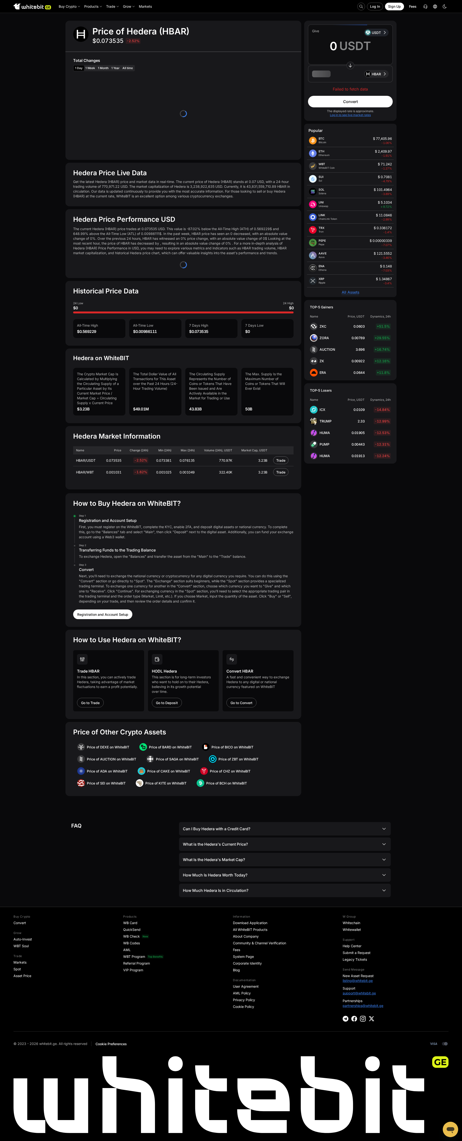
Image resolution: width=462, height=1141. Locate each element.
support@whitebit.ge (359, 993)
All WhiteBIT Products (250, 929)
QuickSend (132, 929)
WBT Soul (21, 946)
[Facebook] (354, 1019)
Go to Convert (241, 703)
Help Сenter (352, 946)
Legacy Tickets (355, 959)
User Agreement (246, 986)
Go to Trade (90, 703)
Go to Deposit (167, 703)
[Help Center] (425, 6)
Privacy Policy (244, 1000)
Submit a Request (357, 953)
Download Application (250, 923)
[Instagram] (363, 1019)
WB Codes (131, 943)
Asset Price (22, 976)
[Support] (450, 1129)
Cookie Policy (243, 1007)
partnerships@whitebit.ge (363, 1006)
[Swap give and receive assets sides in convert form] (350, 65)
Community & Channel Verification (259, 943)
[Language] (435, 6)
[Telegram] (345, 1019)
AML (127, 950)
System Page (243, 956)
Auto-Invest (22, 939)
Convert (350, 101)
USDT (376, 33)
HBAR (376, 74)
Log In (375, 6)
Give (315, 31)
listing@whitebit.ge (358, 981)
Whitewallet (352, 929)
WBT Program (134, 956)
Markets (19, 962)
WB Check (131, 936)
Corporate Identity (247, 963)
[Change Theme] (445, 6)
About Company (246, 936)
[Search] (361, 6)
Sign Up (394, 6)
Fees (413, 6)
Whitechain (351, 923)
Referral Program (136, 963)
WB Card (130, 923)
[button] (350, 73)
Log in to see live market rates (350, 115)
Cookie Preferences (111, 1044)
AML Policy (242, 993)
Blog (236, 970)
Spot (17, 969)
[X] (371, 1019)
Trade (280, 460)
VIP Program (133, 970)
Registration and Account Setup (102, 614)
